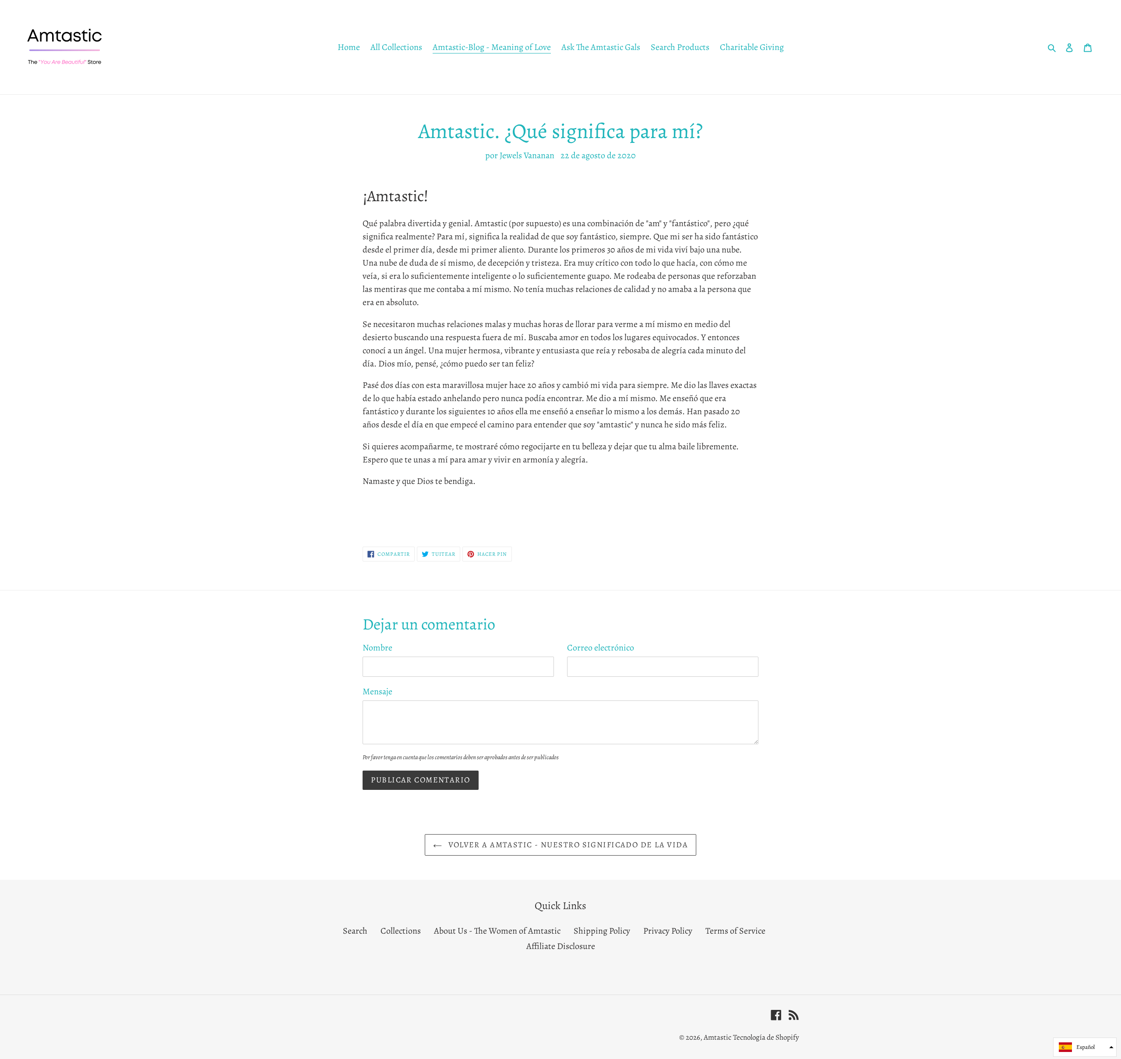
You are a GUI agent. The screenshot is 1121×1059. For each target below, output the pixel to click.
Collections (401, 931)
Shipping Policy (602, 931)
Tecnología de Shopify (766, 1037)
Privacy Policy (667, 931)
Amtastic (717, 1037)
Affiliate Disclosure (560, 946)
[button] (1085, 1047)
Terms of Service (735, 931)
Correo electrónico (600, 648)
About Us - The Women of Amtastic (497, 931)
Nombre (377, 648)
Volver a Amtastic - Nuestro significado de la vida (567, 844)
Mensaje (377, 691)
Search (355, 931)
